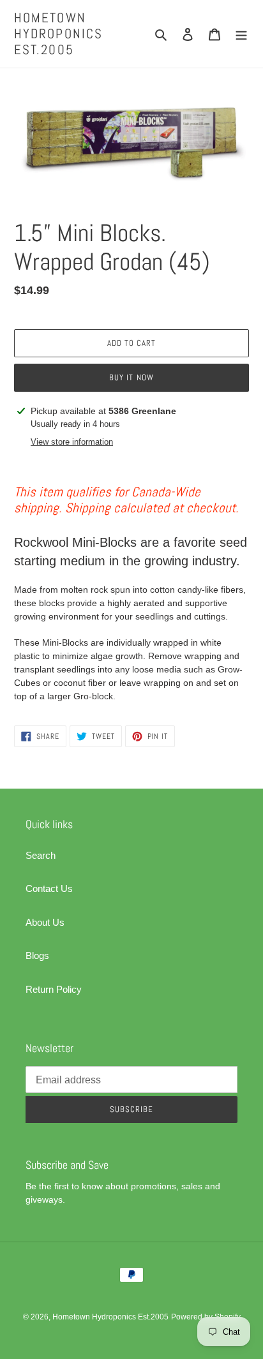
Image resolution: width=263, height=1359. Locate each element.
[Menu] (241, 34)
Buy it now (131, 377)
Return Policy (54, 989)
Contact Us (49, 888)
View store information (72, 442)
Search (41, 855)
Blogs (37, 955)
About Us (45, 922)
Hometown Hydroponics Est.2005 (58, 34)
